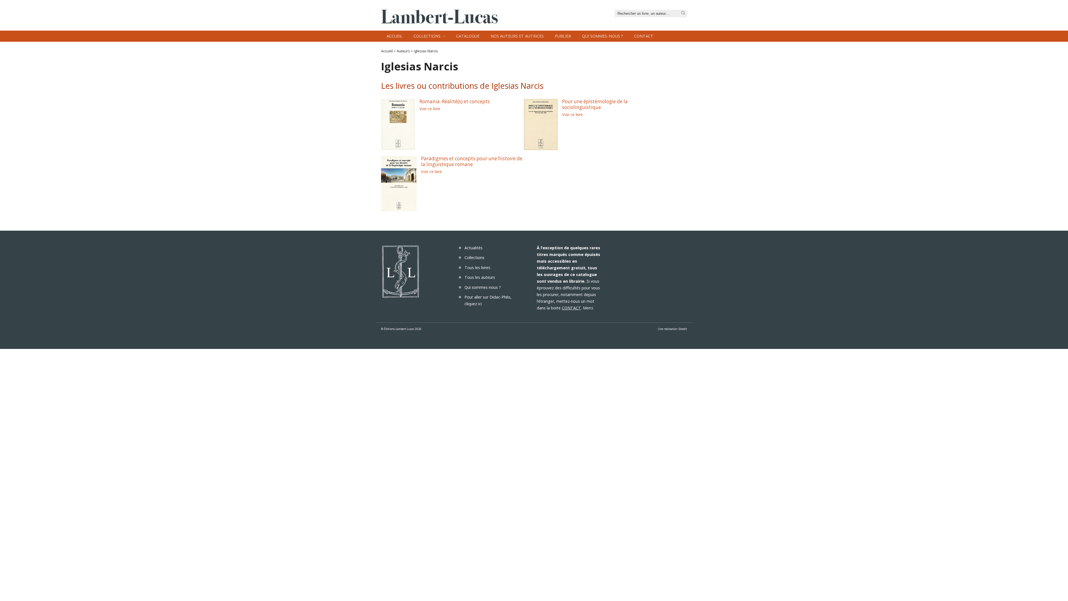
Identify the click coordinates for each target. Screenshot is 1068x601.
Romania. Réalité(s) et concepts (454, 101)
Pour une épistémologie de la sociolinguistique (595, 104)
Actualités (473, 247)
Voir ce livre (429, 108)
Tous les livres (477, 267)
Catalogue (467, 36)
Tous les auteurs (479, 277)
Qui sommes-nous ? (602, 36)
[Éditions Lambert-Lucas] (439, 22)
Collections (427, 36)
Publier (563, 36)
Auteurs (403, 50)
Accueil (394, 36)
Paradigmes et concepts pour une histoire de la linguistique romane (471, 161)
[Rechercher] (683, 13)
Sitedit (682, 329)
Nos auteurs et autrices (517, 36)
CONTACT (571, 308)
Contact (643, 36)
